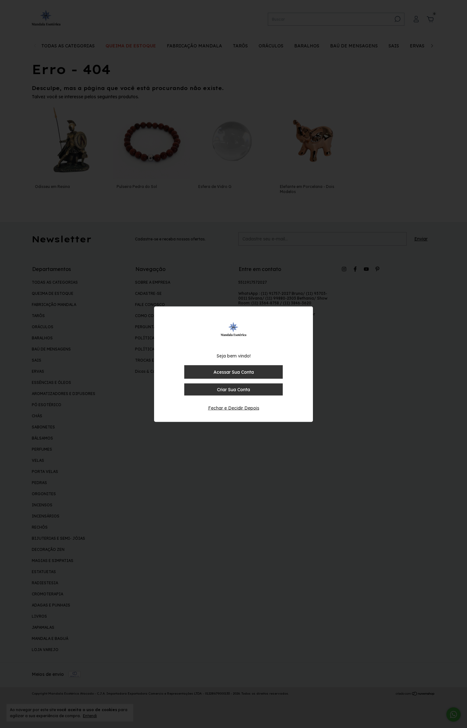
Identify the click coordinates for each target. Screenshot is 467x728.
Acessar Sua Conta (233, 372)
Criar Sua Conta (233, 389)
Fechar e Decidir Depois (233, 408)
